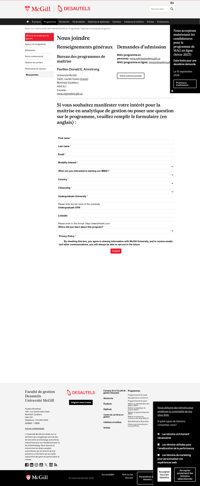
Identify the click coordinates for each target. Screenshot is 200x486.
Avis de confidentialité (34, 428)
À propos (36, 21)
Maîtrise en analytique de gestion (96, 29)
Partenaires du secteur (35, 69)
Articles (150, 21)
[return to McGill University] (37, 478)
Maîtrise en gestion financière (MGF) (138, 413)
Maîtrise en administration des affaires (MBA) (138, 404)
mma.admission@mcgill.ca (145, 58)
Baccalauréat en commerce (138, 398)
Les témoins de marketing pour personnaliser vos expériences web (174, 459)
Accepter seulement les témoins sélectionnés (185, 474)
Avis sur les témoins (127, 476)
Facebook (27, 465)
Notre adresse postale (131, 75)
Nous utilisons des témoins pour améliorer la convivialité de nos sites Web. (175, 411)
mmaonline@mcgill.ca (161, 62)
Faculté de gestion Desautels (51, 29)
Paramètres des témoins (147, 478)
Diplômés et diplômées (98, 21)
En (172, 2)
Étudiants (107, 404)
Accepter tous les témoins (164, 474)
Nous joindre (32, 75)
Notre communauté (34, 56)
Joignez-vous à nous (81, 402)
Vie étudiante (78, 21)
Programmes (49, 22)
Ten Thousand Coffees (51, 465)
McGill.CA (29, 29)
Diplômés (107, 409)
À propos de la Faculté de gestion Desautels (114, 392)
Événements (163, 21)
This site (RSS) (56, 465)
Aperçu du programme (35, 44)
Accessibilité (108, 474)
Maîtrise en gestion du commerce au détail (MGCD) (138, 417)
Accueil (27, 21)
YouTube (42, 465)
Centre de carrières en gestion (113, 416)
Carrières (116, 21)
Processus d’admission (182, 83)
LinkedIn (32, 465)
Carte (84, 79)
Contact (28, 423)
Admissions (30, 50)
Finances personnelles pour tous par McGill (138, 425)
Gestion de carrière (34, 62)
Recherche (64, 21)
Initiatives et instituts (134, 21)
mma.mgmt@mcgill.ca (70, 93)
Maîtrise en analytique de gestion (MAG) (137, 409)
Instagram (37, 465)
